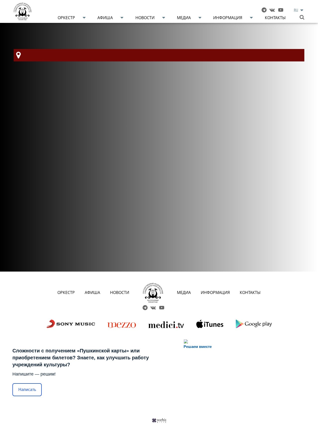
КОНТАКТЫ (250, 292)
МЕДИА (184, 292)
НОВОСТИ (119, 292)
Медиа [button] (184, 17)
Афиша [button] (105, 17)
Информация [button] (227, 17)
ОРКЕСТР (66, 292)
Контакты (275, 17)
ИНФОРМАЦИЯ (215, 292)
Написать (27, 389)
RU (296, 10)
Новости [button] (145, 17)
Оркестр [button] (66, 17)
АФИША (92, 292)
